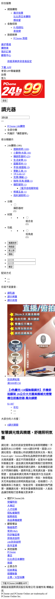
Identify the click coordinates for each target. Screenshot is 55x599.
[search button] (2, 121)
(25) (21, 156)
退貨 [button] (19, 61)
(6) (20, 160)
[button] (27, 20)
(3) (21, 167)
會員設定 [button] (27, 61)
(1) (23, 181)
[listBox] (27, 273)
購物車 (5, 48)
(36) (22, 153)
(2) (19, 174)
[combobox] (27, 110)
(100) (21, 149)
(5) (20, 163)
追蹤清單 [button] (12, 61)
